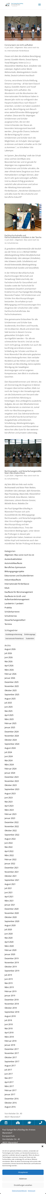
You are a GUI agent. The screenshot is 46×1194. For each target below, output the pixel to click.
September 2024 (12, 744)
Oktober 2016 (11, 1102)
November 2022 (12, 826)
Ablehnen (23, 1178)
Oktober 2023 (11, 785)
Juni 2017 (9, 1074)
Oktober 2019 (11, 966)
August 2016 (10, 1107)
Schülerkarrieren (12, 611)
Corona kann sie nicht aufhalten (19, 45)
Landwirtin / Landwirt (14, 603)
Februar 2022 (10, 859)
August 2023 (10, 793)
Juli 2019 (8, 975)
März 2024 (9, 764)
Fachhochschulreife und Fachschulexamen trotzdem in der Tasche (23, 236)
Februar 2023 (10, 814)
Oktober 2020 (11, 917)
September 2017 (12, 1061)
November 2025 (12, 686)
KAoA (7, 588)
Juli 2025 (8, 702)
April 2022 (9, 851)
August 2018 (10, 1016)
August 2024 (10, 748)
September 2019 (12, 970)
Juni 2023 (9, 797)
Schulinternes (12, 243)
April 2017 (9, 1082)
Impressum (31, 1191)
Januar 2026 (10, 678)
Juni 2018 (9, 1024)
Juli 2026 (8, 653)
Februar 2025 (10, 723)
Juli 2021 (8, 888)
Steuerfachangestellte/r (15, 620)
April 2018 (9, 1032)
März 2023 (9, 810)
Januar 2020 (10, 954)
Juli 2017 (8, 1069)
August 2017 (10, 1065)
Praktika (8, 607)
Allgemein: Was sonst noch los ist (19, 555)
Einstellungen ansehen (23, 1185)
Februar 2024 (10, 768)
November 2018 (12, 1003)
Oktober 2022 (11, 830)
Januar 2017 (10, 1094)
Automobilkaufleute (13, 563)
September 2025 (12, 694)
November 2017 (12, 1053)
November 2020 (12, 913)
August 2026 (10, 649)
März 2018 (9, 1037)
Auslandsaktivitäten (13, 559)
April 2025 (9, 715)
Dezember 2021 (12, 867)
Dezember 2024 (12, 731)
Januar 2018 (10, 1045)
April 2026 (9, 665)
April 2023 (9, 806)
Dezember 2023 (12, 777)
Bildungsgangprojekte (14, 571)
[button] (42, 1146)
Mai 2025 (9, 711)
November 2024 (12, 735)
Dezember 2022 (12, 822)
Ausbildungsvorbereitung (14, 634)
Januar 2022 (10, 863)
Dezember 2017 (12, 1049)
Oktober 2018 (11, 1008)
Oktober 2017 (11, 1057)
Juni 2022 (9, 843)
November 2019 (12, 962)
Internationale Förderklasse (18, 51)
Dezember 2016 (12, 1098)
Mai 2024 (9, 760)
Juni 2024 (9, 756)
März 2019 (9, 987)
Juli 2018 (8, 1020)
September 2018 (12, 1012)
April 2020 (9, 942)
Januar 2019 (10, 995)
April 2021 (9, 896)
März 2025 (9, 719)
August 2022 (10, 839)
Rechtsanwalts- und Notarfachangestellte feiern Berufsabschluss (23, 472)
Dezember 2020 (12, 909)
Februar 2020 (10, 950)
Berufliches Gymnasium (15, 567)
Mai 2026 (9, 661)
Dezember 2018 (12, 999)
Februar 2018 (10, 1041)
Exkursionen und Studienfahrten (19, 575)
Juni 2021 (9, 892)
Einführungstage (29, 634)
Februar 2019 (10, 991)
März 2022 (9, 855)
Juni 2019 (9, 979)
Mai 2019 (9, 983)
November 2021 (12, 872)
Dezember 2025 (12, 682)
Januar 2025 (10, 727)
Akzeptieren (23, 1172)
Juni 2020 (9, 933)
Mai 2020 (9, 938)
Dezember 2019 (12, 958)
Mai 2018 (9, 1028)
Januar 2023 (10, 818)
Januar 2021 (10, 904)
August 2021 (10, 884)
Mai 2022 (9, 847)
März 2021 (9, 900)
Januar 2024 (10, 773)
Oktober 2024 (11, 740)
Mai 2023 (9, 801)
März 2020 (9, 946)
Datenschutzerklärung (19, 1191)
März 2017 (9, 1086)
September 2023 (12, 789)
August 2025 (10, 698)
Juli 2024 (8, 752)
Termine (8, 624)
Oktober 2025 (11, 690)
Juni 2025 (9, 707)
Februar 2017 (10, 1090)
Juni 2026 (9, 657)
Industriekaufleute (13, 579)
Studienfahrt (30, 638)
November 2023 (12, 781)
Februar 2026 (10, 674)
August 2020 (10, 925)
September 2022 (12, 834)
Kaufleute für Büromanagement (19, 592)
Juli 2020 (8, 929)
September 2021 (12, 880)
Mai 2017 (9, 1078)
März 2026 (9, 670)
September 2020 (12, 921)
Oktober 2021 (11, 876)
